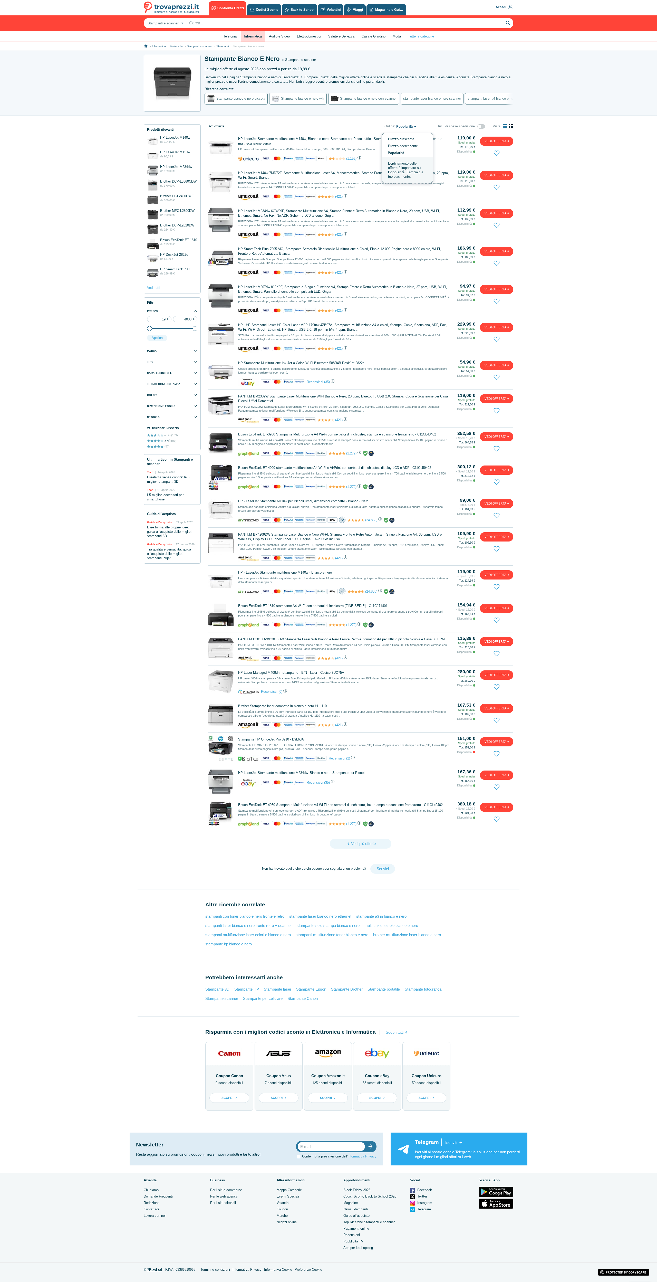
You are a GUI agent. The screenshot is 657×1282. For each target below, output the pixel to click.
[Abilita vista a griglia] (511, 126)
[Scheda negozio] (248, 158)
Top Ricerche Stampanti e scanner (369, 1222)
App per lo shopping (358, 1248)
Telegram (423, 1209)
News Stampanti (355, 1209)
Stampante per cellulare (263, 998)
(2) (348, 758)
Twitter (421, 1196)
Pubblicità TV (353, 1241)
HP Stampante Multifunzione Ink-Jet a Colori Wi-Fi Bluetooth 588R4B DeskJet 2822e (301, 363)
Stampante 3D (217, 989)
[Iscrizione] (371, 1146)
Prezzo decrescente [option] (403, 146)
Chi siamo (151, 1190)
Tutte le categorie (421, 36)
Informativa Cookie (278, 1269)
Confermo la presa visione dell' (339, 1156)
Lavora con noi (155, 1216)
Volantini (283, 1203)
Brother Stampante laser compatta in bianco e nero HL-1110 (282, 706)
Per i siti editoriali (223, 1203)
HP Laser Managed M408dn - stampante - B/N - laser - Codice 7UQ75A (291, 673)
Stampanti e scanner (199, 46)
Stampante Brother (347, 989)
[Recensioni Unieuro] (337, 158)
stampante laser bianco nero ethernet (320, 916)
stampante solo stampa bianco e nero (328, 925)
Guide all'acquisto (356, 1216)
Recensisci (315, 382)
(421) (339, 196)
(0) (280, 692)
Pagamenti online (356, 1228)
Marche (282, 1216)
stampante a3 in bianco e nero (381, 916)
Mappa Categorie (289, 1190)
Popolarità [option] (396, 153)
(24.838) (371, 520)
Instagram (424, 1203)
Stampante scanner (221, 998)
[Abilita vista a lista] (505, 126)
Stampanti (222, 46)
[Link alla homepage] (146, 46)
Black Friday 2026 (356, 1190)
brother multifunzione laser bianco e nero (407, 935)
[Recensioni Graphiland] (337, 453)
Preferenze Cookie (308, 1269)
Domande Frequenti (158, 1196)
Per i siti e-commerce (226, 1190)
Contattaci (151, 1209)
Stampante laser (277, 989)
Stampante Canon (302, 998)
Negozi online (287, 1222)
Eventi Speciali (288, 1196)
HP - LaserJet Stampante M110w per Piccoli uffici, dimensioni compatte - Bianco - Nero (303, 501)
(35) (327, 382)
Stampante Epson (311, 989)
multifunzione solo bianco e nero (391, 925)
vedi (495, 141)
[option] (407, 170)
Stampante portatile (384, 989)
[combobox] (165, 23)
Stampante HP (246, 989)
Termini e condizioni (215, 1269)
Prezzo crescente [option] (401, 139)
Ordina (389, 126)
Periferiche (176, 46)
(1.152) (351, 158)
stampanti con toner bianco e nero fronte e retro (244, 916)
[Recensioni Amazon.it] (326, 196)
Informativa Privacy (361, 1156)
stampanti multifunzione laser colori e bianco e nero (248, 935)
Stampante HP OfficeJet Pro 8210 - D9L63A (271, 739)
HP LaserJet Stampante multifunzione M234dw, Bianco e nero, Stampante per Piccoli (301, 773)
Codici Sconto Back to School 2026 (369, 1196)
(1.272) (351, 453)
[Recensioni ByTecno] (356, 520)
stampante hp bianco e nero (228, 944)
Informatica (159, 46)
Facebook (424, 1190)
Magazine (350, 1203)
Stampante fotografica (423, 989)
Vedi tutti (153, 288)
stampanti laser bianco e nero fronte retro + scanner (248, 925)
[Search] (508, 23)
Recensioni (351, 1235)
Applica (157, 338)
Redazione (151, 1203)
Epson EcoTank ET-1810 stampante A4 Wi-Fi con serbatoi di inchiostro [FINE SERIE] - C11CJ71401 (313, 606)
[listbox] (407, 158)
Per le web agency (224, 1196)
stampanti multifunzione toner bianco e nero (332, 935)
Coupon (282, 1209)
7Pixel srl (154, 1269)
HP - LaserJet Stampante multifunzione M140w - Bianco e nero (285, 572)
